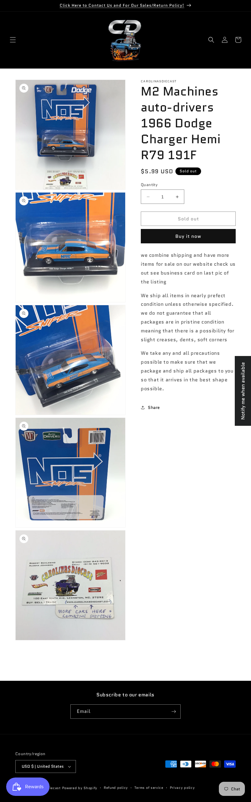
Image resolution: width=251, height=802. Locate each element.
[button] (13, 40)
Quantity (149, 185)
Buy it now (188, 236)
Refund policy (116, 787)
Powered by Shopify (80, 787)
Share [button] (154, 407)
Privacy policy (182, 787)
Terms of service (148, 787)
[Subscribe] (173, 711)
